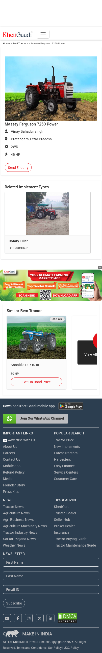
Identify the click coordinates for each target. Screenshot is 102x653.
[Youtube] (7, 618)
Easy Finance (64, 465)
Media (8, 478)
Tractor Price (64, 440)
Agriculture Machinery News (25, 526)
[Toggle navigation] (43, 34)
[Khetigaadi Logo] (18, 34)
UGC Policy (71, 648)
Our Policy (55, 648)
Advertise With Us (19, 440)
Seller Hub (62, 519)
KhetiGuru (62, 506)
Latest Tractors (65, 453)
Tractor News (13, 506)
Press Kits (11, 491)
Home (6, 43)
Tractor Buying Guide (70, 538)
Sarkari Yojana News (19, 538)
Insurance (61, 532)
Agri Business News (18, 519)
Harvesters (62, 459)
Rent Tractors (20, 43)
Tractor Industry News (20, 532)
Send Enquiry (18, 167)
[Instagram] (29, 618)
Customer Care (65, 478)
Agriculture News (16, 513)
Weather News (14, 545)
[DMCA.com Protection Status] (67, 618)
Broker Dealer (64, 526)
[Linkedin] (50, 618)
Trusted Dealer (65, 513)
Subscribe (14, 603)
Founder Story (14, 485)
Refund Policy (14, 472)
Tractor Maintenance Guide (75, 545)
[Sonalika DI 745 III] (36, 337)
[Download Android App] (70, 406)
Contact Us (11, 459)
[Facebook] (18, 618)
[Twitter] (40, 618)
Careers (9, 453)
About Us (10, 446)
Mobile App (12, 465)
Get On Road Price (37, 381)
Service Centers (66, 472)
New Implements (67, 446)
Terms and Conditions (31, 648)
